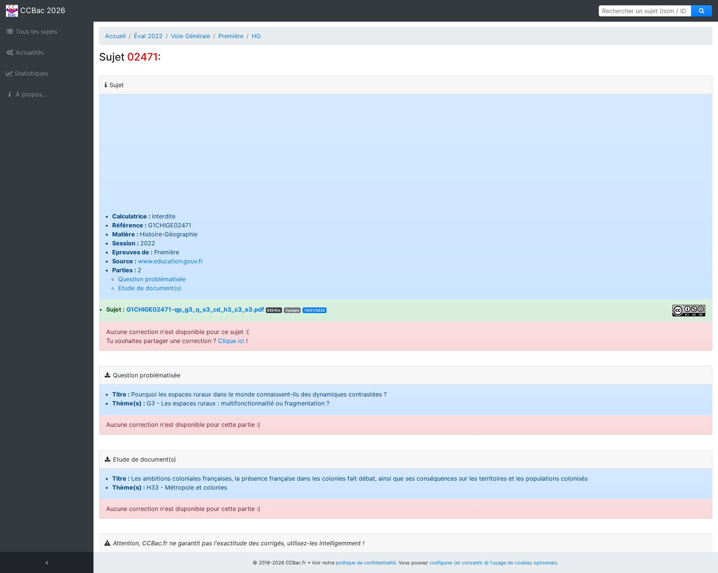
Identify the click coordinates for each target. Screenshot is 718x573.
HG (256, 36)
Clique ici (231, 340)
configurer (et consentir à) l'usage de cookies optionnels (493, 563)
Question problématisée (151, 279)
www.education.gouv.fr (170, 261)
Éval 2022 (148, 36)
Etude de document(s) (149, 288)
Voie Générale (190, 36)
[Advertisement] (405, 155)
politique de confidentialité (366, 563)
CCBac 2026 (41, 10)
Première (230, 36)
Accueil (115, 36)
